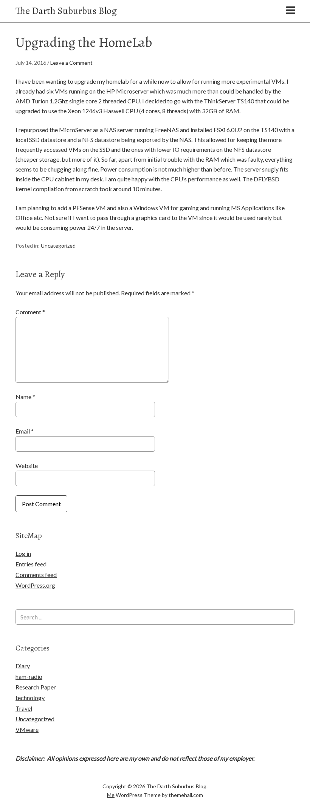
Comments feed (36, 574)
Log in (23, 553)
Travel (24, 708)
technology (30, 697)
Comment (30, 311)
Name (25, 396)
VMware (27, 729)
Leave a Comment (71, 62)
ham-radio (29, 676)
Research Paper (36, 687)
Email (25, 431)
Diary (23, 665)
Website (27, 465)
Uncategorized (58, 245)
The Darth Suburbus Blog (66, 10)
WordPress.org (35, 585)
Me (111, 795)
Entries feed (31, 564)
